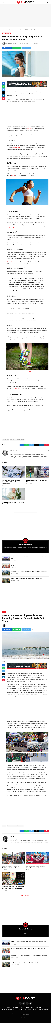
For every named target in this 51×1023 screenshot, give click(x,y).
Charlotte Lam (10, 43)
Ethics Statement (21, 1009)
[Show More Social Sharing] (32, 48)
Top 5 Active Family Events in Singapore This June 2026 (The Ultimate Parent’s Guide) (13, 887)
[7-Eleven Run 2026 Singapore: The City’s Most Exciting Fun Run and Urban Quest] (13, 858)
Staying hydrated (11, 262)
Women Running (20, 439)
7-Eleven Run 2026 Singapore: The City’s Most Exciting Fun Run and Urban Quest (12, 867)
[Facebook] (3, 83)
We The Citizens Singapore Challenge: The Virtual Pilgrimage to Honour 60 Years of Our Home (29, 564)
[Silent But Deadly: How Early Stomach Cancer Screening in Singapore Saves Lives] (13, 494)
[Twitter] (3, 89)
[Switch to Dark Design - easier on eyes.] (45, 2)
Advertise (26, 1007)
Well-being (12, 439)
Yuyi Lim (9, 625)
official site (16, 797)
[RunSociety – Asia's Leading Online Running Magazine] (25, 2)
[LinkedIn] (3, 95)
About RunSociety (17, 1007)
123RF (30, 207)
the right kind (12, 227)
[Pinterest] (3, 98)
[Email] (3, 92)
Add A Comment (25, 511)
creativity (29, 128)
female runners (36, 134)
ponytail (13, 175)
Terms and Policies (43, 1009)
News (4, 612)
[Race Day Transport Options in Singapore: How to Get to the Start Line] (6, 580)
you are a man (42, 93)
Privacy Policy (32, 1009)
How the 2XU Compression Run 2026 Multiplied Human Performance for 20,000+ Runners (28, 557)
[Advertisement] (25, 15)
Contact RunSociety (36, 1007)
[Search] (47, 2)
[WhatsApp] (3, 86)
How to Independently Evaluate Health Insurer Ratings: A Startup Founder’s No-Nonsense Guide (12, 481)
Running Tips (6, 439)
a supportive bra (16, 147)
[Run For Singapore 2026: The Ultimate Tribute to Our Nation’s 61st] (37, 858)
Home (8, 1007)
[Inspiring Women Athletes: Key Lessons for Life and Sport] (37, 472)
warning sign (15, 388)
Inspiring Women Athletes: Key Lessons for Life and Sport (36, 481)
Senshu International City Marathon (15, 825)
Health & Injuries (6, 33)
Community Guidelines (8, 1009)
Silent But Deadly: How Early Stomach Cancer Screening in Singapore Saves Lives (13, 503)
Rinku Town (36, 729)
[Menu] (4, 2)
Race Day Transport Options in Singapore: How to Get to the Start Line (26, 578)
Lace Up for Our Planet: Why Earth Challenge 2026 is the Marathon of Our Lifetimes (29, 571)
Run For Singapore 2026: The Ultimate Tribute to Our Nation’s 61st (35, 867)
